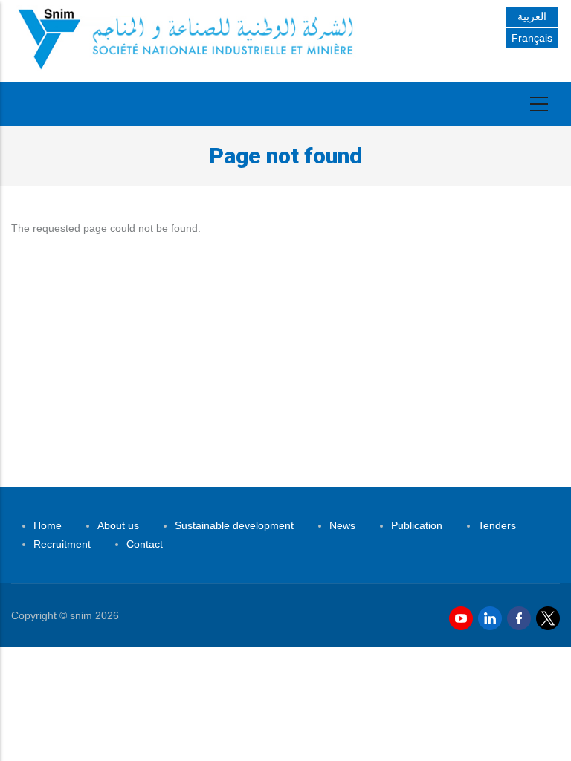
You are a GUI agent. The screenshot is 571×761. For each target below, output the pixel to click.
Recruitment (62, 544)
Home (47, 525)
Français (532, 38)
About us (118, 525)
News (342, 525)
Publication (416, 525)
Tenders (497, 525)
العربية (531, 16)
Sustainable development (234, 525)
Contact (144, 544)
